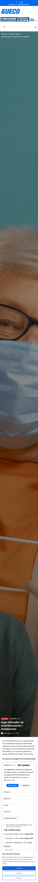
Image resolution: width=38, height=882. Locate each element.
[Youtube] (22, 2)
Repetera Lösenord (10, 818)
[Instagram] (19, 2)
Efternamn (7, 798)
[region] (19, 866)
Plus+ (8, 780)
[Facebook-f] (16, 2)
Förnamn (7, 792)
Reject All (19, 878)
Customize (19, 873)
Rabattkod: (7, 846)
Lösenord (7, 811)
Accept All (19, 868)
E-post (6, 805)
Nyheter (11, 34)
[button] (35, 27)
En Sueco (4, 34)
